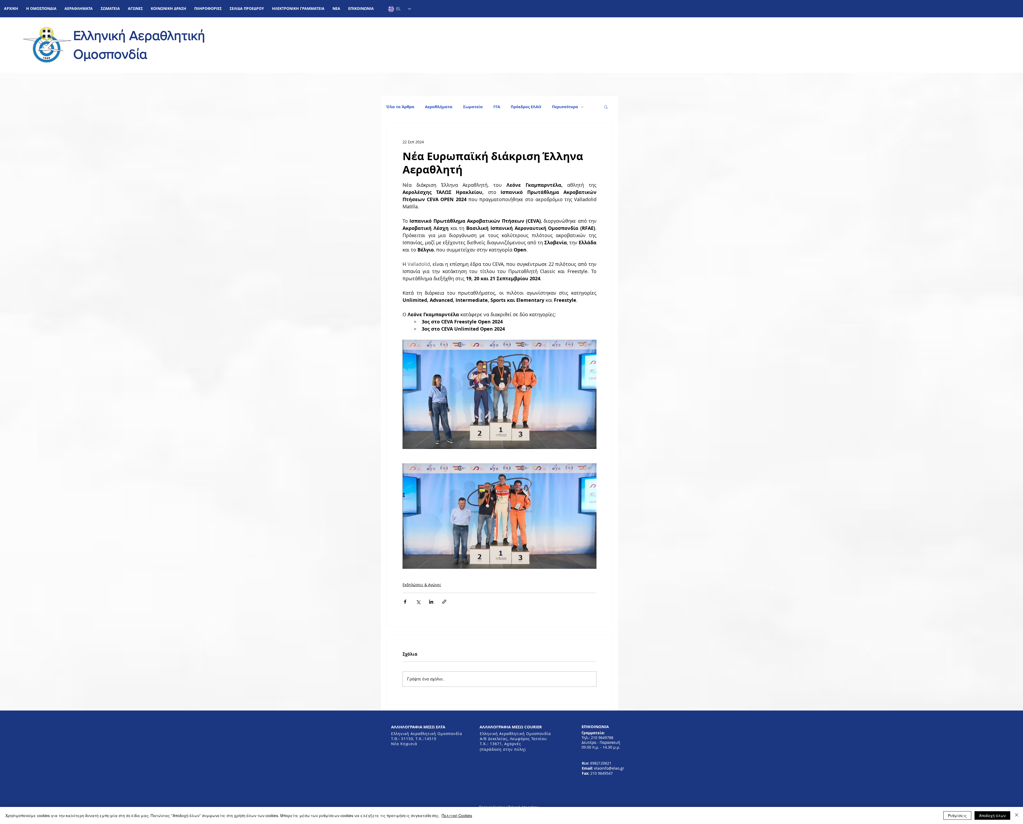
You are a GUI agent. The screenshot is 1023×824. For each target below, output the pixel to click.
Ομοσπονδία (110, 54)
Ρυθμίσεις (957, 815)
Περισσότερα (565, 106)
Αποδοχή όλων (992, 815)
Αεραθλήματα (438, 106)
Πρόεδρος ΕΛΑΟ (526, 106)
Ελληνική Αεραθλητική (139, 35)
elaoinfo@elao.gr (609, 768)
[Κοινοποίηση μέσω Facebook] (405, 601)
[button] (41, 8)
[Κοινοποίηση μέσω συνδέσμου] (444, 601)
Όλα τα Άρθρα (400, 106)
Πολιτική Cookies (457, 815)
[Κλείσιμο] (1016, 815)
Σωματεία (473, 106)
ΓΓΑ (496, 106)
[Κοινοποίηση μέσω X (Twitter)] (418, 601)
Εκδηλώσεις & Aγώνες (422, 584)
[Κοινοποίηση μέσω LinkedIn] (431, 601)
